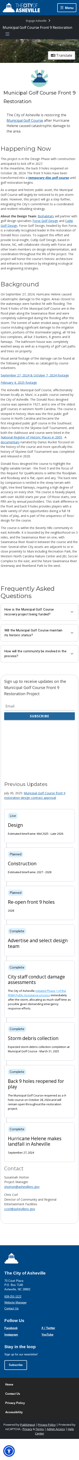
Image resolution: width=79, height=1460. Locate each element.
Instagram (11, 1334)
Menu (69, 8)
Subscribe (16, 1365)
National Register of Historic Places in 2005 (31, 437)
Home (9, 1384)
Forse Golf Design (45, 221)
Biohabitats (46, 216)
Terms (40, 1429)
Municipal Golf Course (25, 120)
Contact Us (11, 1308)
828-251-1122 (12, 1296)
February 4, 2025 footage (19, 382)
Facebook (11, 1328)
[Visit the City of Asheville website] (21, 7)
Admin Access (56, 1429)
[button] (9, 1451)
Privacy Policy (15, 1403)
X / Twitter (48, 1328)
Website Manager (15, 1302)
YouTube (47, 1334)
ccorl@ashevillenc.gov (19, 1209)
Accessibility (14, 1412)
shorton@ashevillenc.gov (22, 1187)
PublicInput (27, 1425)
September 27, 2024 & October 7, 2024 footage (35, 375)
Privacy (27, 1429)
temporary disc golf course (48, 178)
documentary (10, 442)
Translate (63, 55)
